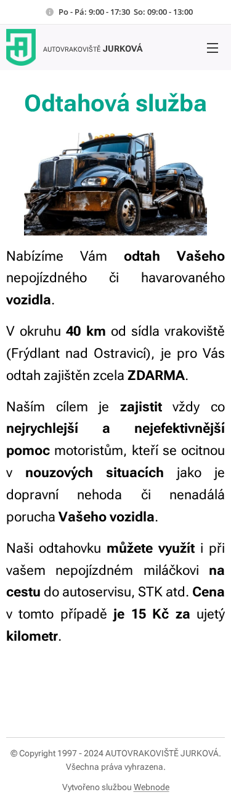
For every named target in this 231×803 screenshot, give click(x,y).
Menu (212, 47)
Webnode (151, 787)
